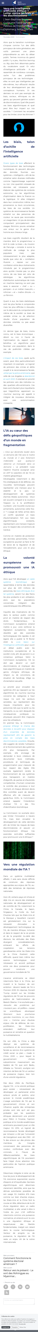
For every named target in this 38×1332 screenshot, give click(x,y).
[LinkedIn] (20, 1286)
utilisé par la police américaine (16, 373)
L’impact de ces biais (13, 358)
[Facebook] (5, 1286)
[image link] (19, 3)
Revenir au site (10, 1282)
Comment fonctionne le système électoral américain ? (17, 1261)
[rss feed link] (6, 1292)
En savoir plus (22, 1324)
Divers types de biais (13, 163)
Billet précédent (8, 1255)
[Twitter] (13, 1286)
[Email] (27, 1286)
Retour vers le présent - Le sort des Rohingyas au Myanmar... (18, 1273)
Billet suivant (7, 1268)
